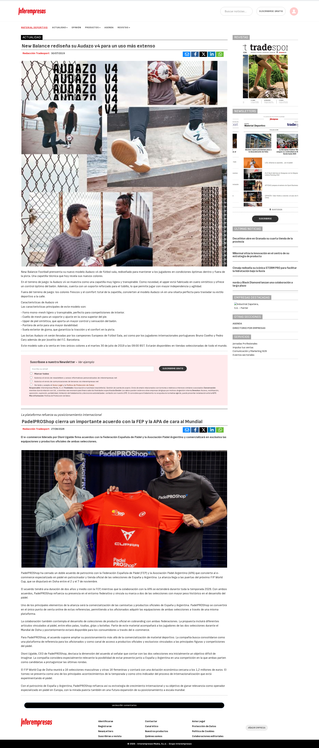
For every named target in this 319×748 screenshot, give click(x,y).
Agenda (109, 27)
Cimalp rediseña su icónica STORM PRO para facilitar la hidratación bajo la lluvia (265, 269)
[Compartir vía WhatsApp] (220, 54)
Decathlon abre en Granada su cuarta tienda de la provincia (263, 240)
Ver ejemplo (86, 362)
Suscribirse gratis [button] (271, 11)
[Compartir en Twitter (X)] (203, 54)
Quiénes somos (153, 736)
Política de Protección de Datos (80, 385)
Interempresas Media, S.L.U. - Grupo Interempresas (164, 743)
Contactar (151, 721)
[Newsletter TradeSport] (265, 161)
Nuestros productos (156, 731)
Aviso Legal (58, 385)
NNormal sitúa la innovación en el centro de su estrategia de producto (261, 255)
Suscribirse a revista (109, 736)
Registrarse (105, 726)
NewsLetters (105, 731)
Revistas (123, 27)
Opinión (76, 27)
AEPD (214, 393)
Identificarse (105, 721)
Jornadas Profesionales (245, 343)
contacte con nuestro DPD (116, 393)
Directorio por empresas (249, 328)
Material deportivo (34, 27)
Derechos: (196, 390)
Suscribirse (265, 218)
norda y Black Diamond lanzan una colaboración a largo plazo (263, 284)
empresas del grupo (158, 390)
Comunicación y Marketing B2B (250, 351)
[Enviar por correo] (186, 54)
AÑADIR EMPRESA (256, 727)
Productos (92, 27)
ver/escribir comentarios (124, 705)
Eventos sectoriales (243, 355)
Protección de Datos (204, 726)
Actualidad (59, 27)
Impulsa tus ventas (243, 347)
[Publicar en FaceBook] (195, 54)
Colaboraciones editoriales (207, 736)
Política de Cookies (203, 731)
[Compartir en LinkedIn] (211, 54)
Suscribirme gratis (172, 368)
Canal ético (151, 726)
